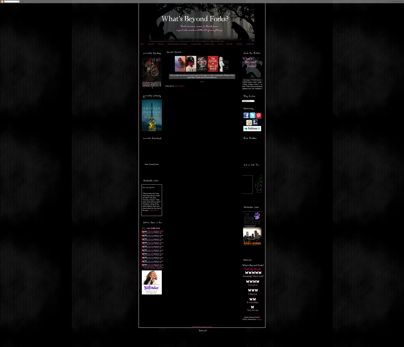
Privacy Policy (209, 44)
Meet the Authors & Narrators (177, 44)
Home (142, 44)
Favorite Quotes (148, 187)
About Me (151, 44)
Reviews (161, 44)
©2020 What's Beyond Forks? (202, 326)
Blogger (259, 319)
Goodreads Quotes (156, 214)
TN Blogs (239, 44)
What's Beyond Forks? (148, 233)
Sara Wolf (154, 210)
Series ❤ (229, 44)
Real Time (152, 268)
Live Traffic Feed (153, 228)
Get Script (146, 268)
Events (220, 44)
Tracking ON (159, 268)
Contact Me (250, 44)
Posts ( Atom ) (180, 86)
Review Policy (196, 44)
